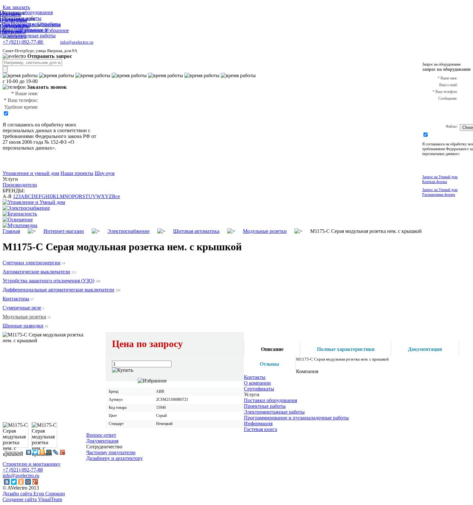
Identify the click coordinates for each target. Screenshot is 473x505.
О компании (257, 383)
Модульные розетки (24, 316)
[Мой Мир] (49, 452)
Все (116, 196)
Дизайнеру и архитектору (114, 458)
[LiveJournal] (55, 452)
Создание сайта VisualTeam (32, 499)
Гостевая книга (260, 429)
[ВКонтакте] (28, 452)
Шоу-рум (105, 173)
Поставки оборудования (270, 400)
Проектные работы (265, 406)
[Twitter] (35, 452)
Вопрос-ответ (101, 435)
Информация (258, 423)
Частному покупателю (110, 452)
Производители (20, 185)
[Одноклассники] (42, 452)
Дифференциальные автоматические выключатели (58, 289)
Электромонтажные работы (274, 412)
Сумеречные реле (22, 307)
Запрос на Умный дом (440, 179)
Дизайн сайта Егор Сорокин (34, 493)
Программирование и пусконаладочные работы (296, 417)
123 (17, 196)
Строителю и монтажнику (31, 464)
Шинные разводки (23, 325)
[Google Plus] (62, 452)
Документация (102, 441)
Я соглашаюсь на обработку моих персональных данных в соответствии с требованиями (46, 130)
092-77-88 (23, 42)
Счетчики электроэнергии (31, 262)
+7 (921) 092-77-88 (23, 470)
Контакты (254, 377)
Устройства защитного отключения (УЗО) (48, 280)
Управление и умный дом (31, 173)
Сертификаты (259, 388)
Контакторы (16, 298)
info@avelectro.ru (76, 42)
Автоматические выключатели (36, 271)
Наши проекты (76, 173)
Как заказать (16, 7)
